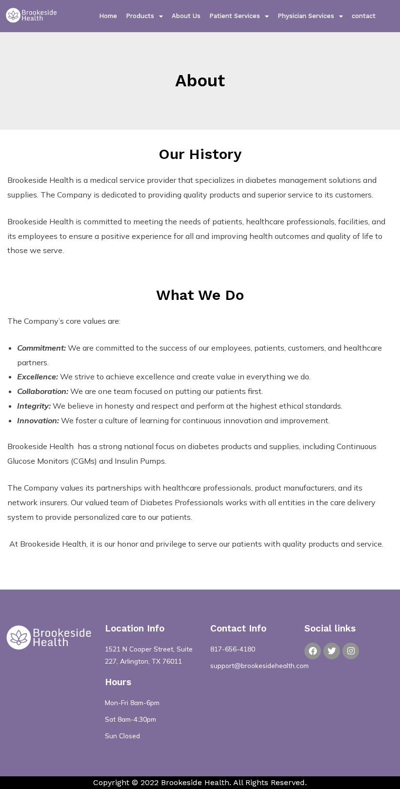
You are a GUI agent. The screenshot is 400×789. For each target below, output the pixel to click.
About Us (186, 16)
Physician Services (306, 16)
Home (108, 16)
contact (364, 16)
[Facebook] (312, 651)
